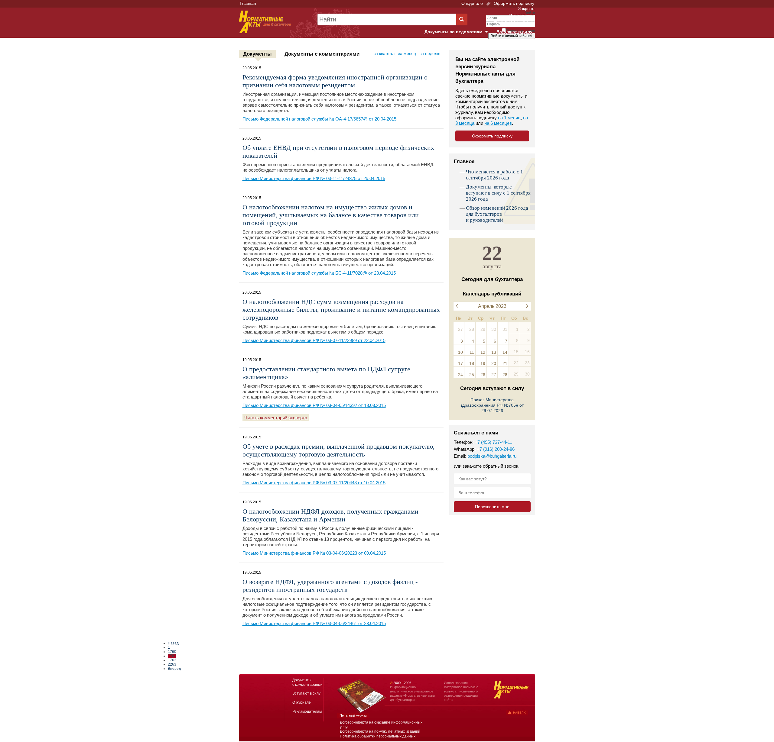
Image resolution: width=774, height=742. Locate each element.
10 (460, 352)
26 (482, 374)
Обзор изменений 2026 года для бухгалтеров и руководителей (497, 214)
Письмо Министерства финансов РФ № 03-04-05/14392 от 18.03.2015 (314, 405)
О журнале (472, 3)
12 (482, 352)
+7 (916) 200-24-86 (496, 449)
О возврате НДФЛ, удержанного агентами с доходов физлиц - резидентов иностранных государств (330, 585)
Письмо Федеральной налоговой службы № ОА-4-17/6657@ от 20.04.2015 (319, 118)
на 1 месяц (509, 117)
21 (504, 363)
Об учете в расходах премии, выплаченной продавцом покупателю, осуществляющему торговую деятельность (338, 450)
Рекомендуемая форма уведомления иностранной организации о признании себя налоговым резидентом (335, 81)
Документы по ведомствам (458, 32)
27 (493, 374)
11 (472, 352)
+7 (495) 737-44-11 (493, 442)
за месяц (407, 53)
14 (504, 352)
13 (493, 352)
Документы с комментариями (322, 54)
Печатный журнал (353, 715)
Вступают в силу (514, 31)
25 (471, 374)
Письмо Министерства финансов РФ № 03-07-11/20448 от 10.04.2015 (313, 482)
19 (482, 363)
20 (493, 363)
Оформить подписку (513, 3)
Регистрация (521, 46)
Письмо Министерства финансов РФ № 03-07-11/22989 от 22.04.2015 (313, 340)
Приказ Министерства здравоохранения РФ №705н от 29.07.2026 (492, 405)
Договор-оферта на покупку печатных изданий (380, 731)
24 (460, 374)
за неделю (430, 53)
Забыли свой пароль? (512, 41)
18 (471, 363)
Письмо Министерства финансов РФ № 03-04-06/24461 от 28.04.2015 (314, 623)
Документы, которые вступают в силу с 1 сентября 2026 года (498, 193)
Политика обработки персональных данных (377, 736)
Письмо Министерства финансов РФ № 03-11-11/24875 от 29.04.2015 (313, 178)
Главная (248, 3)
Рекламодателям (307, 711)
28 (504, 374)
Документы (257, 54)
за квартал (384, 53)
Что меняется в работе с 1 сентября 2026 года (494, 175)
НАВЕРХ (519, 712)
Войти (501, 46)
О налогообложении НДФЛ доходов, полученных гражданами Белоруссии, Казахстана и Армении (330, 515)
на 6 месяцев (498, 123)
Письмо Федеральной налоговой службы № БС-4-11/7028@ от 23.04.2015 (319, 273)
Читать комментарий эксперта (275, 417)
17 (460, 363)
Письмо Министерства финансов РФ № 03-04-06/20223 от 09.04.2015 (314, 553)
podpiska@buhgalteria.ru (491, 456)
